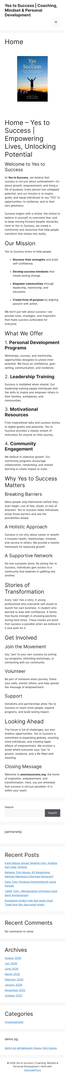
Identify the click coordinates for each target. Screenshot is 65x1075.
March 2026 (12, 974)
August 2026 (13, 958)
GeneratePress (32, 1070)
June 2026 (11, 968)
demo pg (10, 1048)
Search (9, 807)
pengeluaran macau (29, 1048)
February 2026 (14, 979)
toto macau (50, 1048)
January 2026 (13, 984)
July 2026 (11, 963)
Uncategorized (14, 1022)
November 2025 (15, 990)
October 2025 (13, 995)
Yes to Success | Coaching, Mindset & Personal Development (31, 10)
